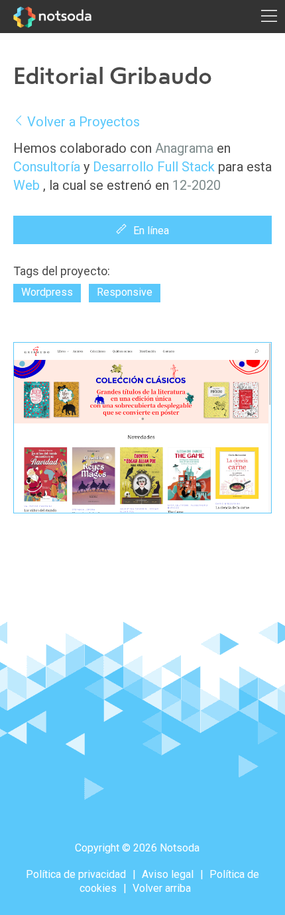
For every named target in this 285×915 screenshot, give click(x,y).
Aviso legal (168, 874)
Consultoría (46, 167)
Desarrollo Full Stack (154, 167)
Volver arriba (162, 888)
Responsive (124, 292)
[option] (142, 427)
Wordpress (47, 292)
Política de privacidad (76, 874)
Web (26, 185)
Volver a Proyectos (83, 121)
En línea (151, 230)
